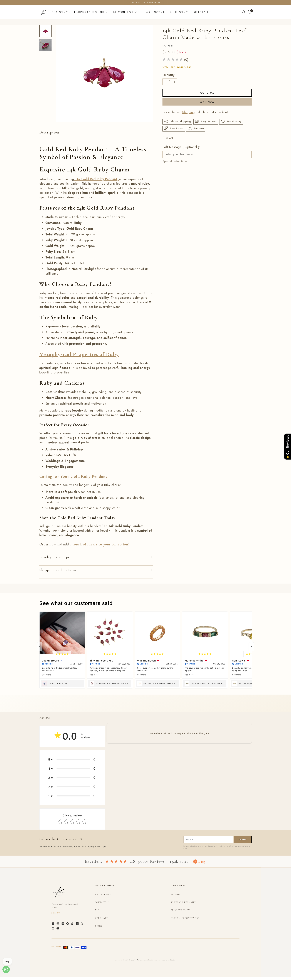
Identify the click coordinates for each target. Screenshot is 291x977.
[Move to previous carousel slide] (242, 706)
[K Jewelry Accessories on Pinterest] (68, 924)
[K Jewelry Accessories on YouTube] (58, 929)
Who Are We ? (103, 894)
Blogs (98, 926)
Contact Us (102, 902)
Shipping (188, 112)
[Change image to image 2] (45, 45)
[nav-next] (251, 646)
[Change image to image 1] (45, 31)
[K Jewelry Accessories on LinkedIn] (63, 924)
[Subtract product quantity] (165, 82)
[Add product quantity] (174, 82)
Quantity (168, 75)
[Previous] (122, 2)
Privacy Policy (180, 910)
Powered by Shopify (168, 960)
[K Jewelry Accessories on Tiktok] (73, 924)
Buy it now (207, 102)
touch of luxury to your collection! (100, 544)
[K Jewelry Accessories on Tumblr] (77, 924)
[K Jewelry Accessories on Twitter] (82, 924)
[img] (172, 60)
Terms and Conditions (185, 918)
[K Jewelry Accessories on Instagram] (58, 924)
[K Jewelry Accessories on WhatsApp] (53, 929)
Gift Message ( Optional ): (181, 147)
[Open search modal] (244, 12)
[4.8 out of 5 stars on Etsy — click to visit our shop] (116, 861)
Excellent (93, 861)
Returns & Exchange (184, 902)
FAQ (97, 910)
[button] (72, 759)
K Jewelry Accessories (137, 960)
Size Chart (101, 918)
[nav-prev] (39, 646)
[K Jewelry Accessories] (43, 12)
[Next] (168, 2)
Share (170, 138)
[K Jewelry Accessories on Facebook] (53, 924)
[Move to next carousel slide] (249, 706)
